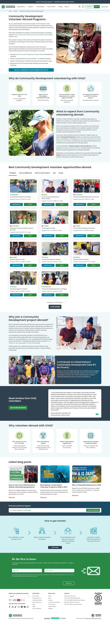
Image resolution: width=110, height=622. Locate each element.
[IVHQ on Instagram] (13, 606)
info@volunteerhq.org (70, 596)
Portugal (65, 148)
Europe (21, 34)
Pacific (15, 36)
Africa (16, 34)
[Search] (79, 6)
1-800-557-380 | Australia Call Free (73, 604)
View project (16, 204)
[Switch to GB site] (19, 600)
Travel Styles (40, 6)
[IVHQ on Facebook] (10, 606)
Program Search (36, 598)
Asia (24, 34)
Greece (71, 148)
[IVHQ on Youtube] (25, 606)
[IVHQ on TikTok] (16, 606)
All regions (12, 173)
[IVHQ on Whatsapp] (28, 606)
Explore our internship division (93, 618)
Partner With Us (52, 606)
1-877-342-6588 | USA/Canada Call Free (74, 600)
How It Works (35, 596)
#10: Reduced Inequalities (32, 343)
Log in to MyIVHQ (36, 608)
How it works (51, 6)
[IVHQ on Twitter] (19, 606)
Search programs (93, 510)
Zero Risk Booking (37, 600)
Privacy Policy (51, 604)
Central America (30, 34)
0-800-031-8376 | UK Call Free (71, 602)
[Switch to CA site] (23, 600)
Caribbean (50, 34)
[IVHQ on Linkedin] (22, 606)
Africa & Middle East (25, 173)
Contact (89, 6)
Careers (50, 600)
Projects (30, 6)
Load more (55, 307)
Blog (49, 598)
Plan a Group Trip (36, 602)
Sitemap (50, 608)
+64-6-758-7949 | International (72, 598)
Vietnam (77, 148)
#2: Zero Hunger (18, 343)
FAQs (33, 604)
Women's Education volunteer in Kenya (60, 415)
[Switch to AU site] (15, 600)
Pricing (60, 6)
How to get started (55, 520)
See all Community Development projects (31, 70)
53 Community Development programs (29, 54)
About (66, 6)
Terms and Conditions (54, 602)
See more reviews (18, 407)
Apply (97, 6)
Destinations (21, 6)
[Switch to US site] (10, 600)
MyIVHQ (103, 7)
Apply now (55, 547)
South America (40, 34)
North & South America (42, 173)
